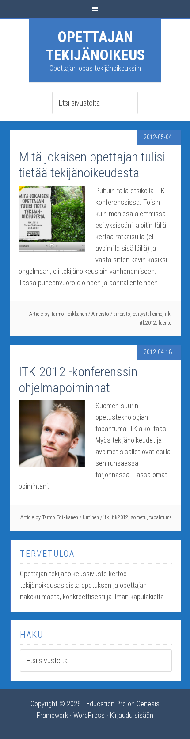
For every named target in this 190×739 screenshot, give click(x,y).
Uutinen (91, 517)
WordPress (89, 715)
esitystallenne (147, 314)
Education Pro (106, 704)
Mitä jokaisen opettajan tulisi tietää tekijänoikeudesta (92, 164)
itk (168, 314)
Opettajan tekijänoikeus (95, 46)
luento (165, 323)
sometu (139, 517)
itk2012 (148, 323)
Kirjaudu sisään (131, 715)
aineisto (122, 314)
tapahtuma (160, 517)
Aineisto (100, 314)
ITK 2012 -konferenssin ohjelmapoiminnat (78, 379)
